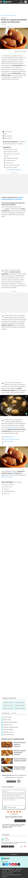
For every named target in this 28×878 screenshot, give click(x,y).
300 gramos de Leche (12, 149)
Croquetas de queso (20, 705)
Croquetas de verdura (7, 708)
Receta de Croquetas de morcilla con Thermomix (20, 752)
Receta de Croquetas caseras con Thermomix (20, 744)
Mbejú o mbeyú (7, 720)
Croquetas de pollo (8, 702)
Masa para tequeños (8, 730)
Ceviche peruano (7, 717)
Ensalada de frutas (8, 437)
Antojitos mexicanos (20, 708)
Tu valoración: (14, 814)
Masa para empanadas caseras (10, 727)
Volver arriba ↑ (14, 854)
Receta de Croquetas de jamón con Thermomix (12, 198)
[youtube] (12, 864)
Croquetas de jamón (8, 705)
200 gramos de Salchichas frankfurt (12, 155)
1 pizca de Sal (9, 163)
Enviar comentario (20, 821)
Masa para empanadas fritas (10, 722)
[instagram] (9, 864)
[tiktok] (18, 864)
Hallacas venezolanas (8, 735)
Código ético (4, 876)
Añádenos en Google (21, 51)
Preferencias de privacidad (7, 873)
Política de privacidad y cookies (14, 871)
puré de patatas (13, 427)
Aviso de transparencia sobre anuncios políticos (11, 874)
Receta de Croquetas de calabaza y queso (20, 768)
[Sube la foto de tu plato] (19, 781)
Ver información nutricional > (14, 170)
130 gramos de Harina (11, 152)
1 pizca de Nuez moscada (12, 165)
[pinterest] (15, 864)
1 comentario (3, 24)
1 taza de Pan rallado (11, 167)
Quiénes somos (19, 869)
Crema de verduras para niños (11, 439)
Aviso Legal (4, 871)
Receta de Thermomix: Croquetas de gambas (20, 760)
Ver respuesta (5, 846)
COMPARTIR (21, 3)
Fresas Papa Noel (8, 441)
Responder (11, 846)
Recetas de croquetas (7, 477)
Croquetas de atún (19, 702)
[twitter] (6, 864)
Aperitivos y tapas (8, 15)
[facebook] (3, 864)
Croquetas (15, 15)
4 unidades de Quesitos (12, 158)
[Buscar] (26, 2)
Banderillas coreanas (8, 732)
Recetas (2, 15)
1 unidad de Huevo (11, 161)
